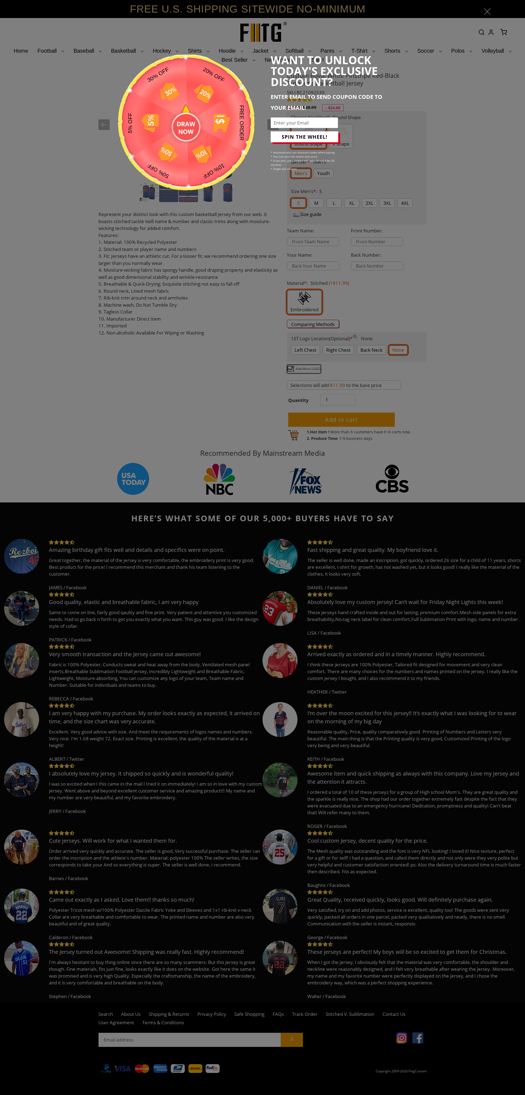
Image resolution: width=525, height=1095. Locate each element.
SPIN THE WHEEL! (304, 137)
